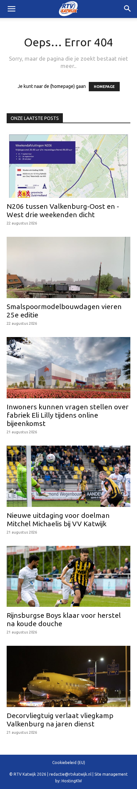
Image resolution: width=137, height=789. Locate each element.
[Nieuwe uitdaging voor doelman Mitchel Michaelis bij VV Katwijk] (68, 476)
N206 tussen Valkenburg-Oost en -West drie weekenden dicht (63, 210)
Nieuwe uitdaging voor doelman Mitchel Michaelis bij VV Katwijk (58, 519)
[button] (127, 9)
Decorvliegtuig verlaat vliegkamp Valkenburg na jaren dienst (60, 719)
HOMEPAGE (104, 87)
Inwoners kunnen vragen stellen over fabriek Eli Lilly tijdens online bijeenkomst (68, 415)
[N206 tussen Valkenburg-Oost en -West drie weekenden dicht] (68, 165)
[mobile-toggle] (11, 9)
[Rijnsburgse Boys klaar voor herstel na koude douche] (68, 576)
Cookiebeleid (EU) (68, 762)
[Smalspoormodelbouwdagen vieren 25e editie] (68, 267)
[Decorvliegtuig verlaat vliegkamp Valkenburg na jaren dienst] (68, 676)
